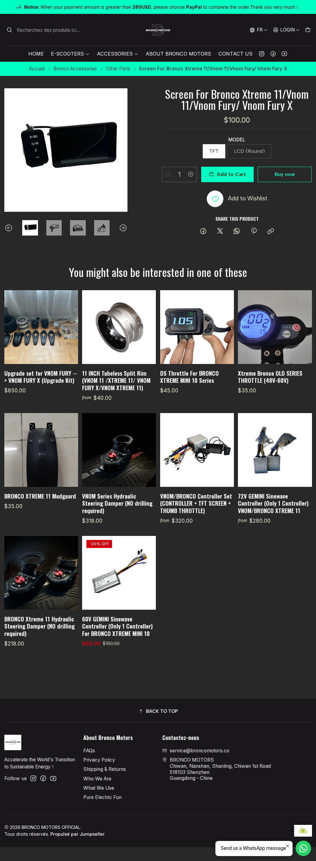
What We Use (98, 788)
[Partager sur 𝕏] (220, 231)
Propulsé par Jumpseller (77, 834)
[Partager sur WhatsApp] (237, 231)
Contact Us (235, 54)
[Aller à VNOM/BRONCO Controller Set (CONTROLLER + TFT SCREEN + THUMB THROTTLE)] (197, 450)
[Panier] (307, 30)
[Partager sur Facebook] (203, 231)
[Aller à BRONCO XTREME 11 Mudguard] (41, 450)
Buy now (285, 174)
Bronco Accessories (75, 68)
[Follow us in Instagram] (262, 53)
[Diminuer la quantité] (168, 174)
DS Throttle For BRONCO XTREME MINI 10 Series (189, 376)
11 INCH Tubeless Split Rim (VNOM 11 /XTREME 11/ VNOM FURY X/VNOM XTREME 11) (116, 380)
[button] (158, 711)
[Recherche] (9, 30)
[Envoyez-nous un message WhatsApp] (303, 848)
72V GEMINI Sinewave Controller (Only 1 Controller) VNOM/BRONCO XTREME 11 (273, 503)
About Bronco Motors (178, 54)
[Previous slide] (9, 228)
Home (36, 54)
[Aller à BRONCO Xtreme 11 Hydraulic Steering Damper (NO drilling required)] (41, 573)
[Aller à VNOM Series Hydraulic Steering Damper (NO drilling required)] (119, 450)
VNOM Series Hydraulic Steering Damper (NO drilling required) (117, 503)
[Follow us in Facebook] (273, 53)
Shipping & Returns (104, 769)
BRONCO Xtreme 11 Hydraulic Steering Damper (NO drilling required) (39, 626)
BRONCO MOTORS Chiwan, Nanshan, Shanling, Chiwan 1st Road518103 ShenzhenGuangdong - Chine (220, 769)
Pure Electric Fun (102, 797)
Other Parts (118, 68)
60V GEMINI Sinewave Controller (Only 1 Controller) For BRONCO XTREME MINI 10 (117, 626)
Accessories (115, 54)
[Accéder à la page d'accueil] (158, 30)
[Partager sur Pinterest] (254, 231)
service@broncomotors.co (199, 751)
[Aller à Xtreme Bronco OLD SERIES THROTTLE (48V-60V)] (275, 327)
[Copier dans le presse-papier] (270, 231)
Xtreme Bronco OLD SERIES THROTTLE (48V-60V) (270, 376)
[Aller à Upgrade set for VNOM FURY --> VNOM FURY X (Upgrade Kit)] (41, 327)
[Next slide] (122, 228)
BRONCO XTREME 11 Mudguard (40, 496)
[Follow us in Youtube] (284, 53)
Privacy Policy (99, 760)
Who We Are (97, 779)
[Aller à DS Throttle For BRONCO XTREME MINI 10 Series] (197, 327)
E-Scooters (67, 54)
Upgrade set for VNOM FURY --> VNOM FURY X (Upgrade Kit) (40, 376)
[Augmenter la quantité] (191, 174)
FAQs (89, 751)
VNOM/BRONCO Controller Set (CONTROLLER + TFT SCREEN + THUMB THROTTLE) (196, 503)
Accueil (37, 68)
